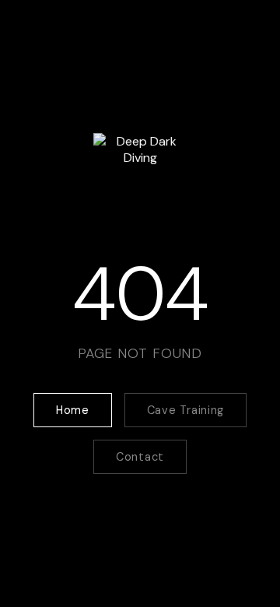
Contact (140, 457)
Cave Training (185, 410)
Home (72, 410)
